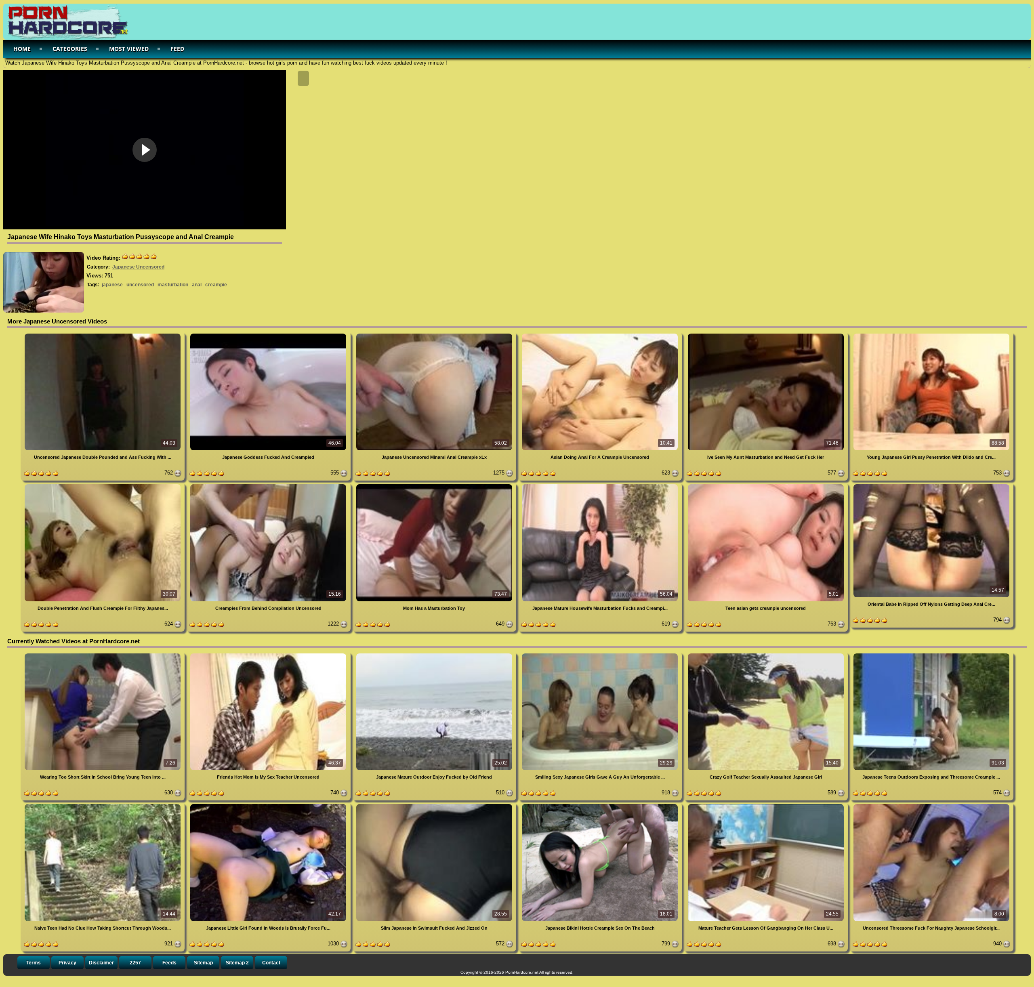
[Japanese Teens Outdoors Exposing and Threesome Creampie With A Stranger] (931, 655)
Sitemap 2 (237, 963)
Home (22, 48)
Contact (271, 963)
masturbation (173, 285)
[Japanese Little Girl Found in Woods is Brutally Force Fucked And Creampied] (269, 805)
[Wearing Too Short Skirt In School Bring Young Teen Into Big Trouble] (103, 655)
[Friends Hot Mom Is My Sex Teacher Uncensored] (269, 655)
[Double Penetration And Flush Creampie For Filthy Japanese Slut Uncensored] (103, 486)
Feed (177, 48)
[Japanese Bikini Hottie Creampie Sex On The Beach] (600, 805)
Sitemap (203, 963)
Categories (70, 48)
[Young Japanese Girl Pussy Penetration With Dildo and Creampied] (931, 335)
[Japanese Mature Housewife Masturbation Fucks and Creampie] (600, 486)
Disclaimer (101, 963)
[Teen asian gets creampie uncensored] (766, 486)
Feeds (169, 963)
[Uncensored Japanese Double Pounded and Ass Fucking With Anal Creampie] (103, 335)
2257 (135, 963)
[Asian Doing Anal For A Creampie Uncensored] (600, 335)
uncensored (140, 285)
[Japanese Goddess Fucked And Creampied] (269, 335)
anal (197, 285)
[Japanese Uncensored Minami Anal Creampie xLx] (435, 335)
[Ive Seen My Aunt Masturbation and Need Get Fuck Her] (766, 335)
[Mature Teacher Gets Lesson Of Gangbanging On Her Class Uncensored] (766, 805)
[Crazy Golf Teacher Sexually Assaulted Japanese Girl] (766, 655)
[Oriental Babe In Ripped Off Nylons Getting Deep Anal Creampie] (931, 486)
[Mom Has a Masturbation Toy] (435, 486)
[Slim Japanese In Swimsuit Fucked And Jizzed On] (435, 805)
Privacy (67, 963)
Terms (33, 963)
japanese (112, 285)
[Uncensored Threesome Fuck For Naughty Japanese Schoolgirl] (931, 805)
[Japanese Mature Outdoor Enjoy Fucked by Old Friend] (435, 655)
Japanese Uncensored (138, 267)
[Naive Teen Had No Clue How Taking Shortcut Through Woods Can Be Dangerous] (103, 805)
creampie (216, 285)
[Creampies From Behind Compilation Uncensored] (269, 486)
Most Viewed (129, 48)
